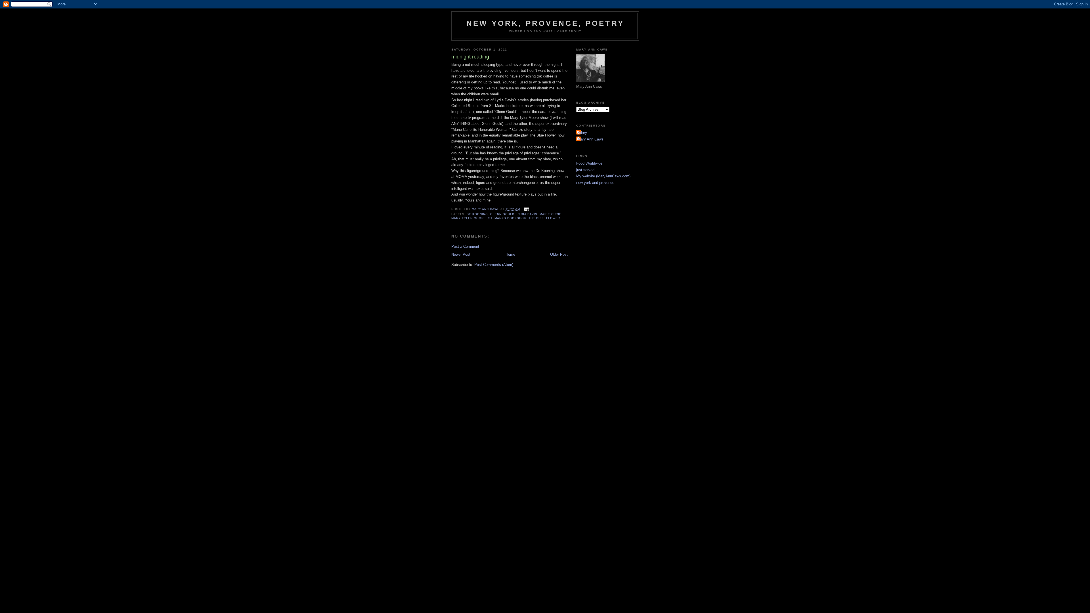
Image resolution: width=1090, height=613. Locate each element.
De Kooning (477, 214)
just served (585, 170)
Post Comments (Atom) (493, 265)
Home (510, 254)
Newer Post (460, 254)
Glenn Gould (502, 214)
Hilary (582, 133)
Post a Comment (465, 246)
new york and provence (595, 182)
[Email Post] (526, 209)
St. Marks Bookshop (507, 218)
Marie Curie (550, 214)
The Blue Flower (544, 218)
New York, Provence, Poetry (545, 23)
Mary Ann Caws (590, 139)
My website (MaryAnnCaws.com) (603, 176)
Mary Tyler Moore (468, 218)
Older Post (559, 254)
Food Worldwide (589, 163)
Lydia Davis (527, 214)
